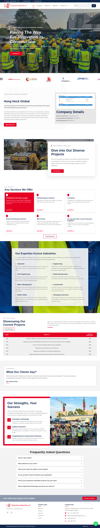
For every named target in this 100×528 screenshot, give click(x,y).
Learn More (9, 209)
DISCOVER (38, 5)
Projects (40, 510)
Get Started (15, 53)
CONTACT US (64, 5)
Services (40, 513)
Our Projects (56, 171)
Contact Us (41, 515)
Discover (40, 508)
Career (40, 518)
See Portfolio (29, 53)
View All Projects (9, 329)
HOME (33, 5)
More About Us (10, 124)
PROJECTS (47, 5)
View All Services (50, 236)
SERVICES (55, 5)
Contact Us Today (89, 498)
